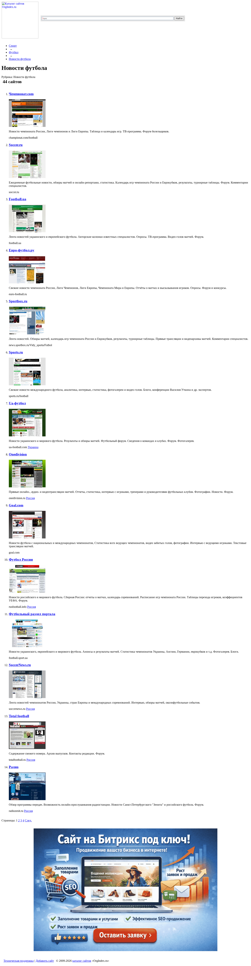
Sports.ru (16, 352)
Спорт (13, 45)
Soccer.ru (16, 145)
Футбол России (21, 559)
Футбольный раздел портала (32, 614)
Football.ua (17, 199)
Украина (33, 447)
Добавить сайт (45, 960)
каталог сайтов (81, 960)
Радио (14, 767)
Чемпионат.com (21, 94)
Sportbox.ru (18, 301)
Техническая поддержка (18, 960)
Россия (30, 498)
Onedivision (18, 454)
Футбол (13, 52)
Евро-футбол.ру (21, 250)
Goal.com (16, 505)
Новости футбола (20, 59)
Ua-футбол (17, 403)
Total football (19, 716)
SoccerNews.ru (20, 665)
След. (28, 820)
